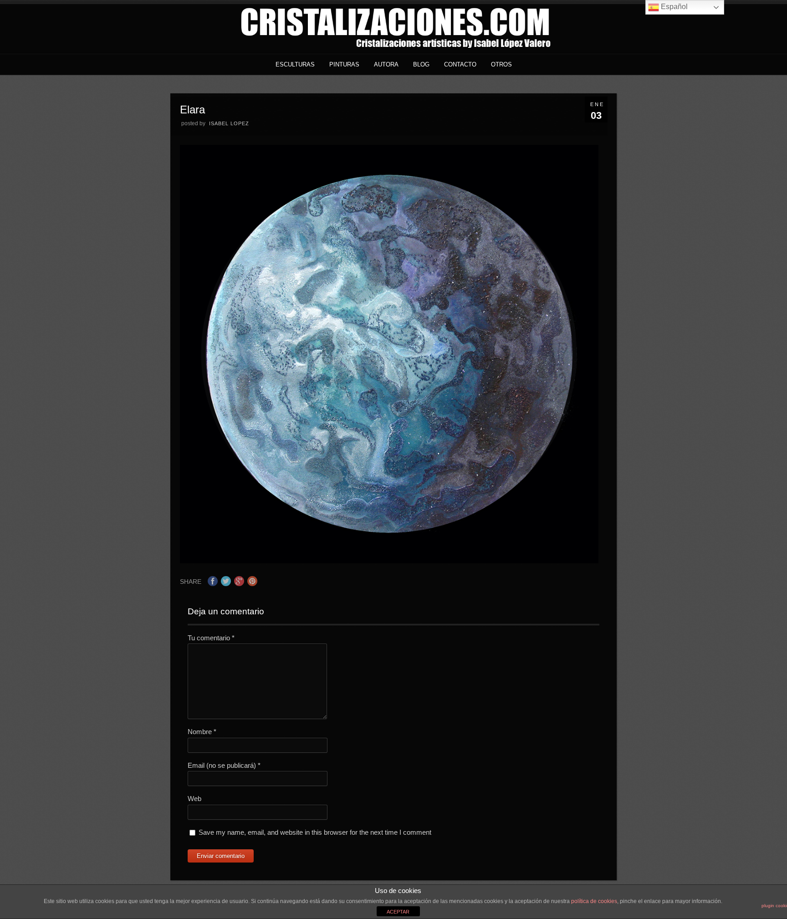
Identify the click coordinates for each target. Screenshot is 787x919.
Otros (501, 64)
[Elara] (389, 561)
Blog (421, 64)
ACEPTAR (398, 911)
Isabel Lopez (229, 123)
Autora (386, 64)
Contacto (460, 64)
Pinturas (344, 64)
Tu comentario (211, 638)
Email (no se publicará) (224, 765)
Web (194, 798)
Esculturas (295, 64)
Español (673, 6)
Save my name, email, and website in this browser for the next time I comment (315, 832)
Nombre (202, 731)
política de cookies (594, 901)
